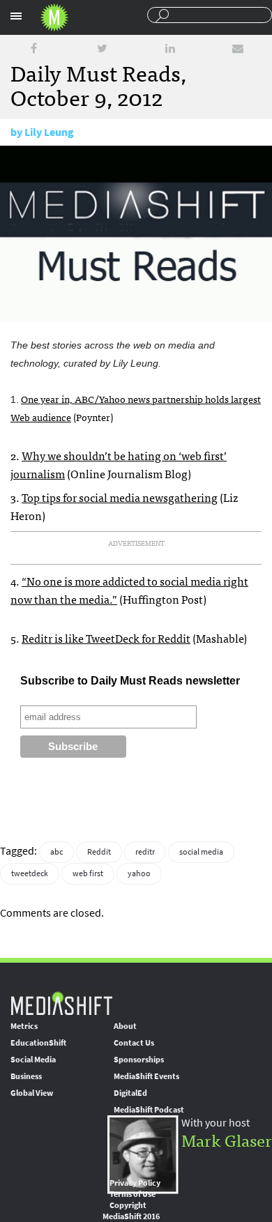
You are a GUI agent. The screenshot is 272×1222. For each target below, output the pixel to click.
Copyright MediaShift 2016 (131, 1211)
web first (88, 873)
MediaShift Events (146, 1076)
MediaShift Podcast (149, 1109)
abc (56, 851)
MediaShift (61, 1003)
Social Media (33, 1059)
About (125, 1026)
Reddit (99, 851)
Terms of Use (132, 1194)
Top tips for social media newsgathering (120, 497)
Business (26, 1076)
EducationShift (38, 1042)
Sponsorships (139, 1059)
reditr (145, 851)
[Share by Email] (237, 48)
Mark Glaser (226, 1139)
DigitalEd (130, 1093)
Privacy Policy (134, 1183)
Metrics (24, 1026)
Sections (16, 16)
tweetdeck (29, 873)
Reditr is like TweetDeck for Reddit (106, 638)
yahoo (139, 873)
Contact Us (134, 1042)
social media (201, 851)
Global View (31, 1093)
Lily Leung (49, 132)
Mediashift (54, 17)
